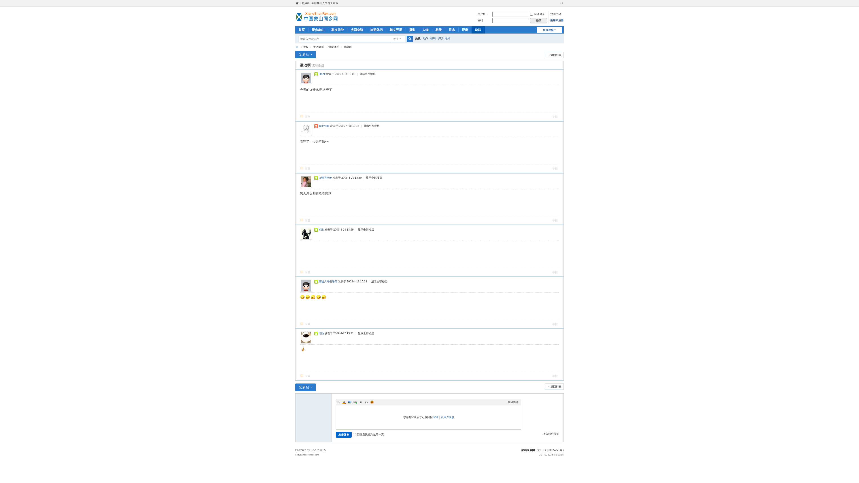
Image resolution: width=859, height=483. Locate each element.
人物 (425, 30)
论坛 (478, 30)
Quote (361, 402)
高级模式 (513, 402)
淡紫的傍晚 (325, 177)
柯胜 (321, 333)
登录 (436, 417)
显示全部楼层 (367, 74)
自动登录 (539, 14)
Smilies (372, 402)
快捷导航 (548, 30)
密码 (480, 20)
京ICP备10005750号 (549, 450)
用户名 (481, 14)
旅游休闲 (376, 30)
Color (344, 402)
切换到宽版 (562, 3)
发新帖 (304, 54)
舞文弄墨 (396, 30)
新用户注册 (557, 20)
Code (366, 402)
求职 (440, 38)
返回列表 (556, 55)
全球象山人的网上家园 (324, 3)
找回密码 (555, 14)
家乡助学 (337, 30)
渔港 (321, 229)
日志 (452, 30)
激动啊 (348, 47)
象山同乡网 (303, 3)
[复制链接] (318, 65)
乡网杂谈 (357, 30)
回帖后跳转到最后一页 (370, 434)
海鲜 (447, 38)
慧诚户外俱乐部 (328, 281)
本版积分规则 (551, 433)
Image (349, 402)
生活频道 (318, 47)
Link (355, 402)
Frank (322, 74)
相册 (439, 30)
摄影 (412, 30)
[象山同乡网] (317, 15)
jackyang (324, 125)
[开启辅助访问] (557, 3)
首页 (302, 30)
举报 (555, 116)
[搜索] (410, 39)
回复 (307, 116)
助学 (426, 38)
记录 (465, 30)
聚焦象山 (318, 30)
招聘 (433, 38)
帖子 (396, 38)
